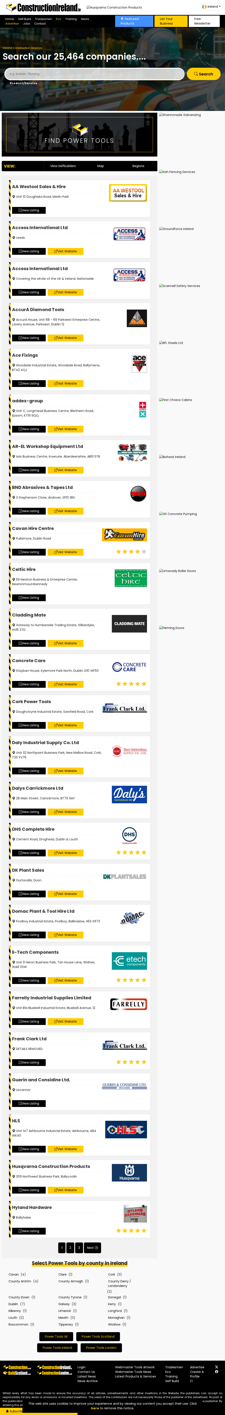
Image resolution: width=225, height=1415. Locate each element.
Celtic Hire (24, 569)
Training (71, 19)
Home (9, 19)
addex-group (27, 401)
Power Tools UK (56, 1336)
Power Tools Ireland (57, 1347)
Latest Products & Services (135, 1376)
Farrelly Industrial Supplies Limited (51, 998)
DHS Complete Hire (33, 829)
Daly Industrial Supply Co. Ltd (45, 743)
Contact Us (86, 1372)
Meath (63, 1317)
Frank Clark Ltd (29, 1039)
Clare (62, 1274)
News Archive (88, 1381)
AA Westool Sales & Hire (39, 187)
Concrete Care (28, 661)
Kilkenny (15, 1311)
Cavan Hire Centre (33, 528)
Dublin (13, 1304)
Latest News (87, 1376)
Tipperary (65, 1324)
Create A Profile (197, 1374)
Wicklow (114, 1324)
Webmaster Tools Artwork (135, 1367)
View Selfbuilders (63, 166)
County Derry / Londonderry (119, 1283)
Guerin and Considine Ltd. (41, 1080)
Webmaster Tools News (133, 1372)
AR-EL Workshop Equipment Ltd (47, 446)
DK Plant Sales (28, 870)
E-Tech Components (35, 952)
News (85, 19)
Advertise (12, 23)
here (95, 1408)
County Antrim (20, 1281)
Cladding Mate (29, 615)
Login (81, 1367)
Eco (58, 19)
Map (100, 166)
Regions (138, 166)
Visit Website (67, 251)
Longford (115, 1311)
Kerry (112, 1304)
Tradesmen (43, 19)
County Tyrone (70, 1297)
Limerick (64, 1311)
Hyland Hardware (32, 1207)
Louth (13, 1317)
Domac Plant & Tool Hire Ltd (43, 911)
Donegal (114, 1297)
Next (90, 1248)
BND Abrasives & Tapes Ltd (42, 487)
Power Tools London (101, 1347)
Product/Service (23, 83)
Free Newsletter (202, 21)
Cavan (14, 1274)
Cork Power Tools (31, 702)
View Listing (30, 210)
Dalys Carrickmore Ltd (37, 788)
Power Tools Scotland (98, 1336)
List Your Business (166, 21)
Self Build (24, 19)
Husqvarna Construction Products (51, 1166)
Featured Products (130, 21)
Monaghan (116, 1317)
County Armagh (70, 1281)
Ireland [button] (213, 6)
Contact (40, 23)
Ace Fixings (25, 355)
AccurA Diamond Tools (38, 310)
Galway (64, 1304)
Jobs (26, 23)
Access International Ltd (40, 228)
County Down (19, 1297)
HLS (16, 1121)
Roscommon (18, 1324)
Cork (111, 1274)
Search (205, 74)
